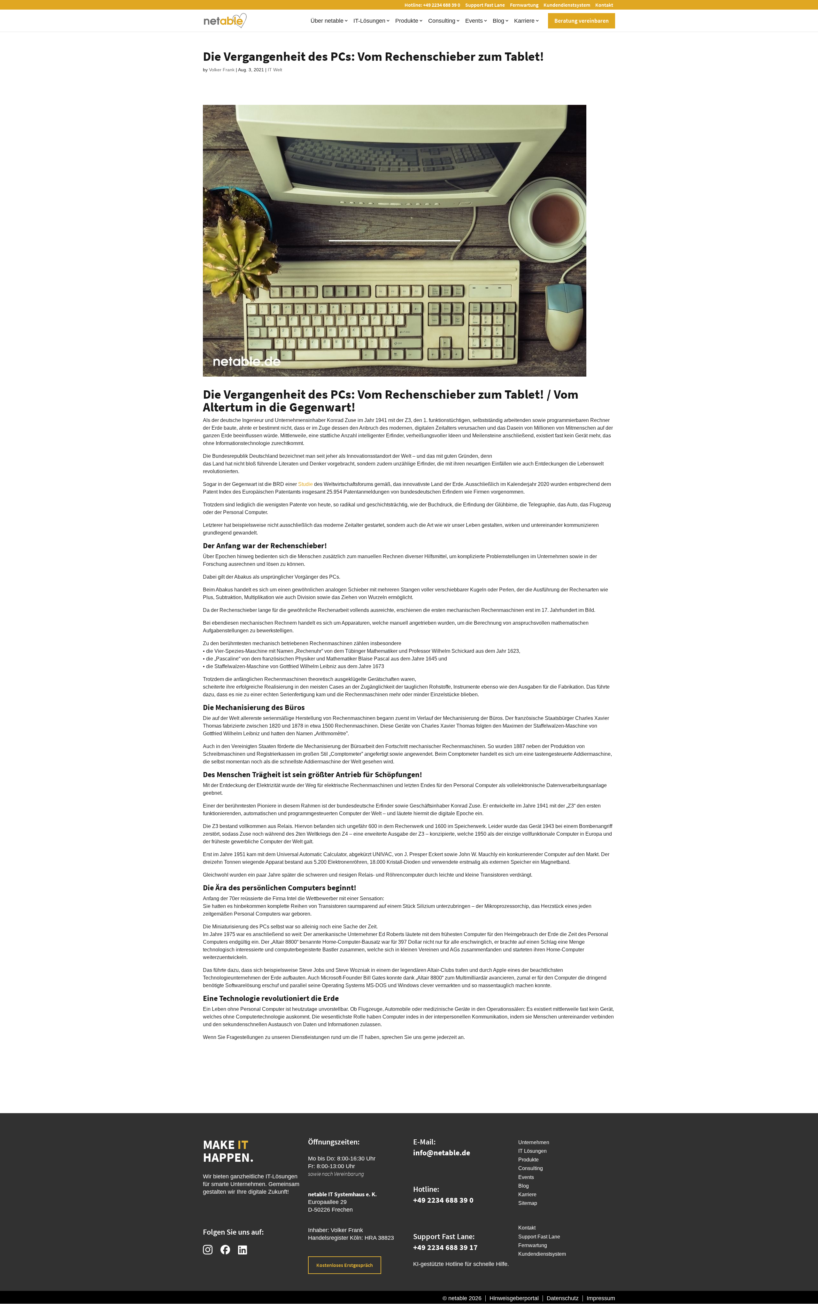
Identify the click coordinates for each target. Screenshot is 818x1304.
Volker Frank (222, 69)
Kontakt (604, 5)
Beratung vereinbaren (581, 20)
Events (474, 21)
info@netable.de (441, 1153)
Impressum (601, 1298)
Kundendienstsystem (567, 5)
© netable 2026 (462, 1298)
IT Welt (275, 69)
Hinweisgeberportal (514, 1298)
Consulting (441, 21)
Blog (498, 21)
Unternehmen (533, 1142)
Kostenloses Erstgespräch (344, 1265)
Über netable (327, 21)
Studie (305, 484)
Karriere (524, 21)
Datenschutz (563, 1298)
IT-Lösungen (369, 21)
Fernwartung (524, 5)
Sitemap (527, 1203)
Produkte (406, 21)
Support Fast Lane (485, 5)
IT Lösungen (532, 1151)
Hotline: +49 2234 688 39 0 (432, 5)
